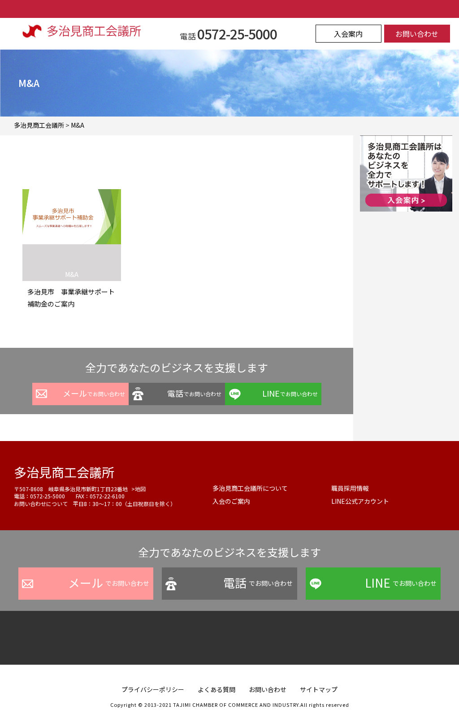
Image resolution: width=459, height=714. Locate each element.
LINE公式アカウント (360, 501)
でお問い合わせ (94, 393)
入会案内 (348, 33)
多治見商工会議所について (250, 488)
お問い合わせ (416, 33)
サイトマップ (319, 689)
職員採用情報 (350, 488)
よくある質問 (216, 689)
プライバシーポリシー (152, 689)
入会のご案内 (231, 501)
